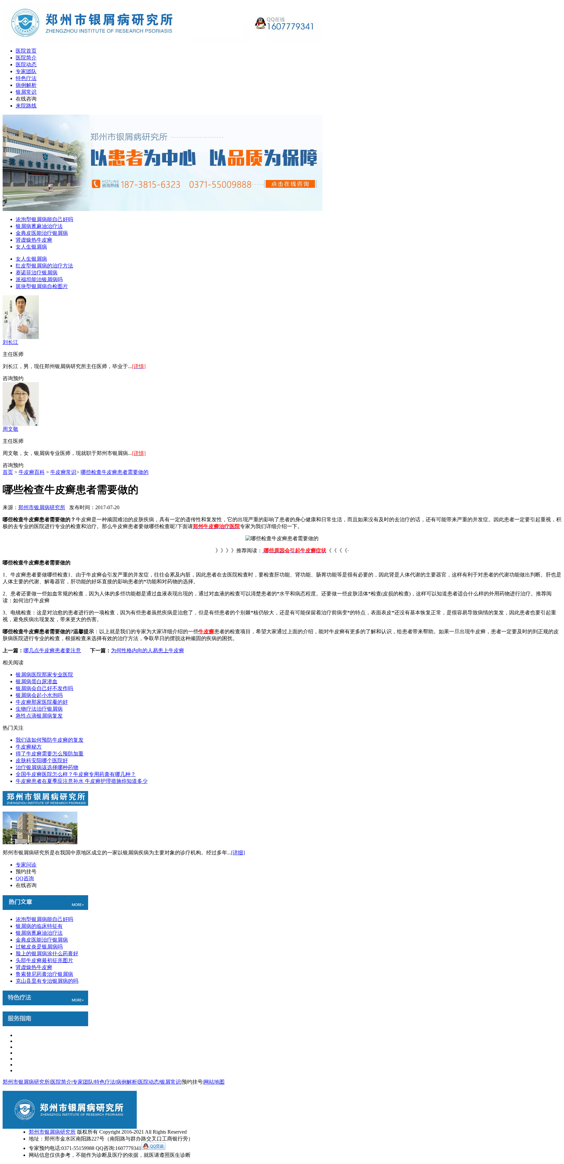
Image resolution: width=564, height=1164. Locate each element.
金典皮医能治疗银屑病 (42, 233)
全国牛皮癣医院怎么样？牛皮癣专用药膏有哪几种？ (76, 774)
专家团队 (26, 71)
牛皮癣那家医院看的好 (42, 702)
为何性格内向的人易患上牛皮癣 (147, 650)
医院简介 (26, 57)
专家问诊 (26, 864)
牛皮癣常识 (63, 472)
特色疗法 (26, 78)
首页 (8, 472)
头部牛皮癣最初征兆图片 (44, 960)
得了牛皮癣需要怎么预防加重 (50, 753)
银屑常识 (26, 92)
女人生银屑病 (31, 247)
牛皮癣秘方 (29, 747)
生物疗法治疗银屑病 (39, 709)
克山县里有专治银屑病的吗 (47, 981)
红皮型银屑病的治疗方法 (44, 265)
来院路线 (26, 105)
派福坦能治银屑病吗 (39, 279)
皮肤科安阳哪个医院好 (42, 760)
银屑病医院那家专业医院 (44, 674)
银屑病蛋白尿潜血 (36, 681)
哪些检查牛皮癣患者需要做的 (115, 472)
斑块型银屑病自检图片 (42, 286)
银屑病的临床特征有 (39, 926)
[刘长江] (21, 337)
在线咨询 (26, 99)
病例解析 (26, 85)
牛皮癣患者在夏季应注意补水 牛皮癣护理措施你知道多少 (82, 781)
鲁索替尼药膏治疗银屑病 (44, 974)
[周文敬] (21, 424)
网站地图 (214, 1082)
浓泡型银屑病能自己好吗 (44, 219)
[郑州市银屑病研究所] (162, 40)
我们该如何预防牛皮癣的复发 (50, 740)
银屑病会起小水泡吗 (39, 695)
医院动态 (26, 64)
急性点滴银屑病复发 (39, 716)
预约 (18, 378)
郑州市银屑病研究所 (41, 507)
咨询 (8, 378)
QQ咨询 (25, 878)
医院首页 (26, 51)
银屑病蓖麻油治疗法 (39, 226)
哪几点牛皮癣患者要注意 (52, 650)
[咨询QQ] (153, 1148)
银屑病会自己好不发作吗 (44, 688)
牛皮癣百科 (32, 472)
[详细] (238, 852)
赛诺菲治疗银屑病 (36, 272)
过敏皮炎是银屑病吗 (39, 946)
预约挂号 (26, 871)
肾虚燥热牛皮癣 (34, 240)
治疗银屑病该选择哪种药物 (47, 767)
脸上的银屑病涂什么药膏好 (47, 953)
